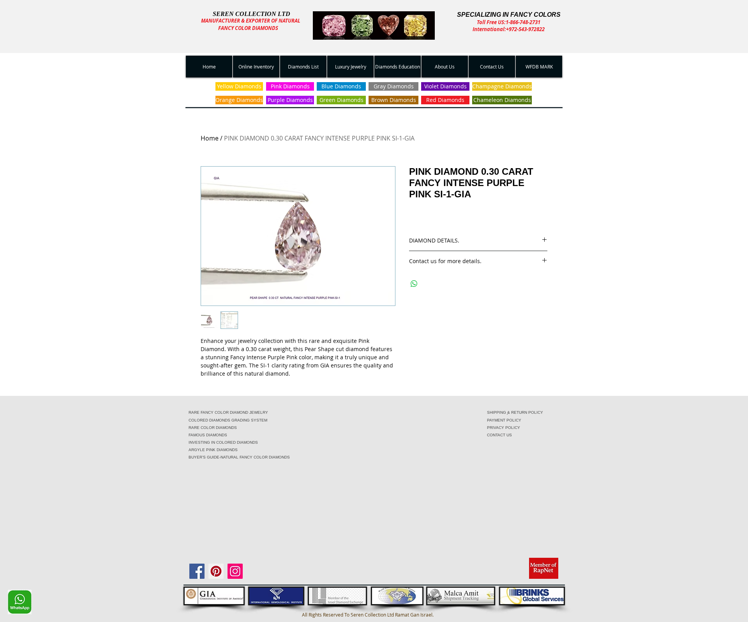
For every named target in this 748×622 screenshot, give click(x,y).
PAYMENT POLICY (504, 420)
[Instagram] (235, 571)
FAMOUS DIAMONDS (208, 435)
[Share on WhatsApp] (414, 283)
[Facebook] (197, 571)
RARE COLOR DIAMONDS (213, 427)
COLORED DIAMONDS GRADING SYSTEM (228, 420)
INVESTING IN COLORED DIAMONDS (223, 442)
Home (210, 138)
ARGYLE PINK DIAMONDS (213, 450)
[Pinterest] (216, 571)
